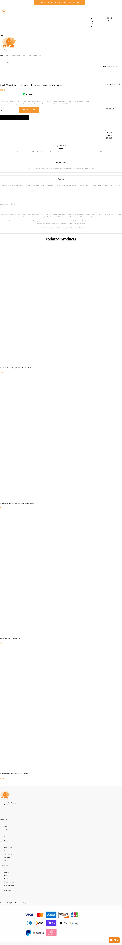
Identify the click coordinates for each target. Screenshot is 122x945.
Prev (2, 62)
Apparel (6, 872)
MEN (110, 21)
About (6, 833)
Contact (6, 829)
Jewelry (6, 875)
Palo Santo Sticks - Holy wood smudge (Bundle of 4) (16, 368)
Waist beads (7, 879)
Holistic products (9, 882)
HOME (109, 18)
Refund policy (8, 851)
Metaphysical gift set (10, 885)
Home (1, 55)
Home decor (7, 890)
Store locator (7, 857)
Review (14, 204)
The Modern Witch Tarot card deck (11, 638)
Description (4, 204)
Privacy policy (8, 847)
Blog (5, 836)
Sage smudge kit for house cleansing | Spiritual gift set (17, 503)
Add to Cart (29, 110)
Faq (5, 860)
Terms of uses (8, 854)
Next (8, 62)
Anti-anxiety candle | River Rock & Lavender (14, 773)
